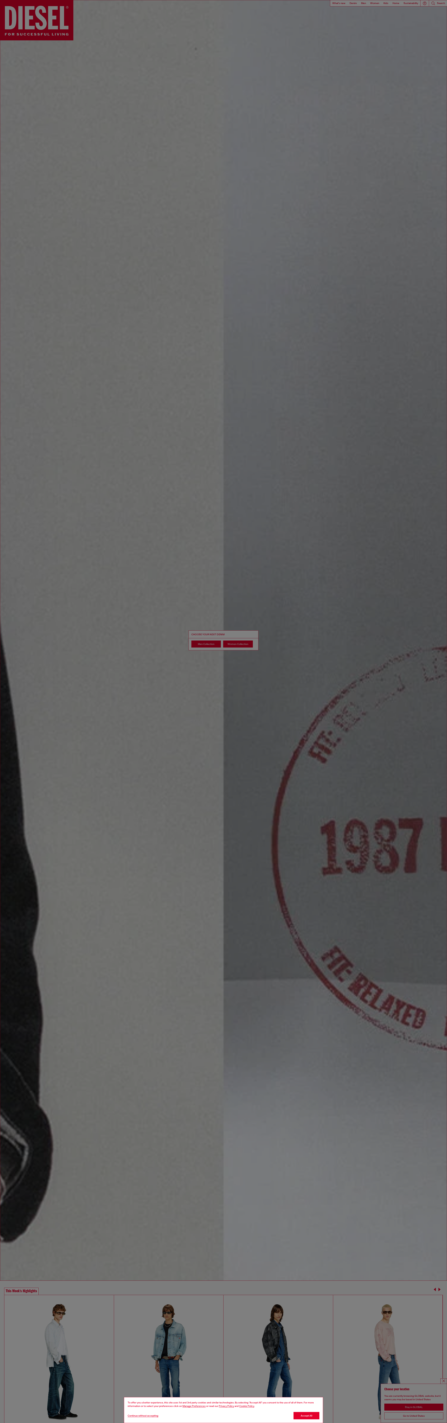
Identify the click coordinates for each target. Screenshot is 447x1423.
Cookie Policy (246, 1406)
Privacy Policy (226, 1406)
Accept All (306, 1415)
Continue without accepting (143, 1415)
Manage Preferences (194, 1406)
